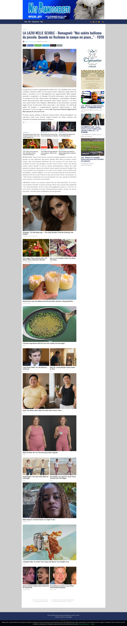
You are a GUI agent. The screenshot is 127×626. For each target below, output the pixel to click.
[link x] (91, 21)
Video (41, 22)
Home (25, 22)
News (29, 22)
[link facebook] (93, 21)
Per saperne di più (84, 624)
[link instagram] (96, 21)
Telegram (46, 45)
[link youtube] (99, 21)
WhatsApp (38, 45)
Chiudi (92, 624)
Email (60, 45)
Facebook (30, 45)
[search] (103, 21)
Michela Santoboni (30, 41)
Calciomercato (35, 22)
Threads (54, 45)
